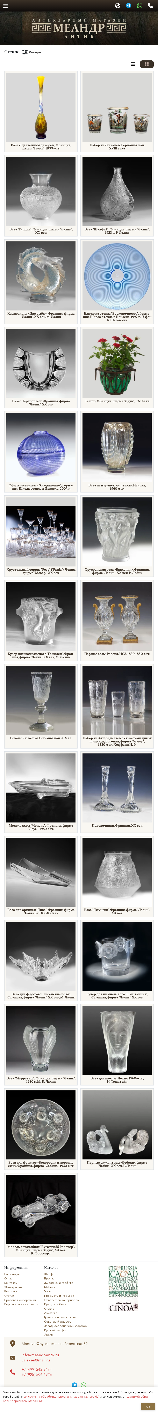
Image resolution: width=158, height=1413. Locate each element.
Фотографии (13, 1286)
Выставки (10, 1291)
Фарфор (50, 1273)
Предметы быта (55, 1304)
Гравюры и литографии (60, 1317)
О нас (8, 1278)
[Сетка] (147, 64)
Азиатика (50, 1312)
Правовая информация (20, 1299)
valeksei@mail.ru (36, 1360)
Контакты (10, 1282)
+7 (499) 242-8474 (37, 1369)
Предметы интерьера (59, 1295)
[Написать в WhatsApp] (140, 6)
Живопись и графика (58, 1282)
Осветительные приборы (61, 1299)
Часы (47, 1291)
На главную (12, 1273)
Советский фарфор (58, 1321)
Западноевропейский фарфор (65, 1325)
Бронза (49, 1278)
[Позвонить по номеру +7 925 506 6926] (150, 6)
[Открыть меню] (5, 5)
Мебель (49, 1286)
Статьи (9, 1295)
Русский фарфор (55, 1330)
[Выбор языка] (118, 6)
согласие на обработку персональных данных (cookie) (61, 1396)
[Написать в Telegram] (128, 6)
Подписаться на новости (21, 1304)
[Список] (133, 64)
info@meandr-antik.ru (40, 1355)
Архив (48, 1334)
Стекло (49, 1308)
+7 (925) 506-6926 (37, 1374)
